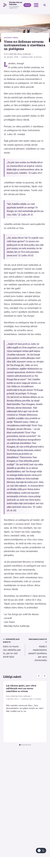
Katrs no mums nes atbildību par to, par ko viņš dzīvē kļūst (12, 648)
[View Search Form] (44, 5)
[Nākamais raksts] (44, 675)
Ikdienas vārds (11, 38)
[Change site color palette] (41, 850)
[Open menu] (36, 5)
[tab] (20, 745)
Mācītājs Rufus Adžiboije (20, 54)
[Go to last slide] (38, 675)
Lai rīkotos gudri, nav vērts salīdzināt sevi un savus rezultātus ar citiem (21, 688)
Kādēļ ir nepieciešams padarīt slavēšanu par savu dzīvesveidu (37, 649)
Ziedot (27, 5)
